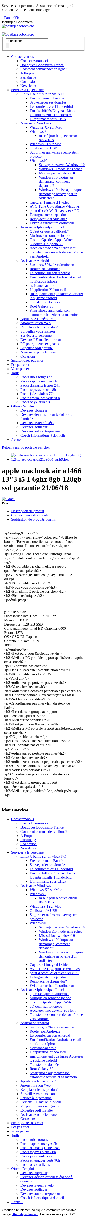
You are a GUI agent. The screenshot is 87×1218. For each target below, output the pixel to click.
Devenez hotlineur (33, 427)
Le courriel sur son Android (50, 273)
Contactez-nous (22, 57)
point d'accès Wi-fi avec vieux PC (54, 211)
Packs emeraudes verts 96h (40, 398)
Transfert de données (45, 302)
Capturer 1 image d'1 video (49, 202)
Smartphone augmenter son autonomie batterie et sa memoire (54, 312)
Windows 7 (38, 131)
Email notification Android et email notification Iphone (55, 279)
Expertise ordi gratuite (36, 348)
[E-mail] (8, 499)
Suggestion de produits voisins (33, 519)
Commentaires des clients (29, 515)
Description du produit (27, 511)
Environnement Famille (47, 98)
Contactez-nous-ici (34, 61)
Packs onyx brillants (35, 402)
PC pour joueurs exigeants (39, 344)
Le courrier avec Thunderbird (51, 106)
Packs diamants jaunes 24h (40, 385)
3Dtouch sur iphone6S (46, 244)
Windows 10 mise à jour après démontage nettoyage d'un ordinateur (61, 194)
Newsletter (28, 86)
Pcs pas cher (20, 365)
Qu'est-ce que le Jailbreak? (49, 231)
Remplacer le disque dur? (48, 219)
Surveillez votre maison (37, 331)
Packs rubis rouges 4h (36, 377)
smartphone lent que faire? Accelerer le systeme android (56, 296)
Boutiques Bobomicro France (42, 65)
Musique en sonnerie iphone (50, 235)
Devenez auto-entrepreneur (40, 431)
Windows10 (38, 161)
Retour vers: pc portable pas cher (26, 447)
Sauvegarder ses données (48, 102)
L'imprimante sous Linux (48, 119)
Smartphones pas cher (27, 360)
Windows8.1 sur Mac (45, 144)
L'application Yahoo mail (48, 290)
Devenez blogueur (33, 410)
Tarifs (15, 373)
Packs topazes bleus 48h (38, 390)
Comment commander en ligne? (43, 69)
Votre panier (20, 369)
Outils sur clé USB (43, 148)
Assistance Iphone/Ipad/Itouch (42, 227)
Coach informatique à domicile (42, 435)
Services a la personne (27, 90)
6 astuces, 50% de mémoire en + (53, 265)
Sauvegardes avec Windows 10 (62, 165)
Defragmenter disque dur (48, 215)
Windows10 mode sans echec (60, 169)
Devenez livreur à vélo (37, 423)
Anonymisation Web (35, 323)
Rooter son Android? (45, 269)
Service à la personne (36, 335)
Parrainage (28, 77)
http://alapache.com (25, 1214)
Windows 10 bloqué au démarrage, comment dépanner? (56, 181)
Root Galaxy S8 (41, 306)
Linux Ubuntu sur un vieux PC (43, 94)
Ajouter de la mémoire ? (38, 319)
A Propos (27, 73)
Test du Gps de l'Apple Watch (52, 240)
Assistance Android (34, 260)
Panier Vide (12, 18)
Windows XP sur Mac (46, 127)
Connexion (28, 81)
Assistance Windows (35, 123)
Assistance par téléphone (38, 352)
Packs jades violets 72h (37, 394)
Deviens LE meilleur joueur (40, 340)
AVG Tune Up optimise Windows (55, 206)
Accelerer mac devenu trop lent (52, 248)
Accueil (17, 439)
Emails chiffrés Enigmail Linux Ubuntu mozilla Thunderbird (52, 113)
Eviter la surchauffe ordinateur (52, 223)
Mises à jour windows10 (57, 173)
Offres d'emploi (22, 406)
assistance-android (43, 285)
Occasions (27, 356)
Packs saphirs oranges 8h (38, 381)
